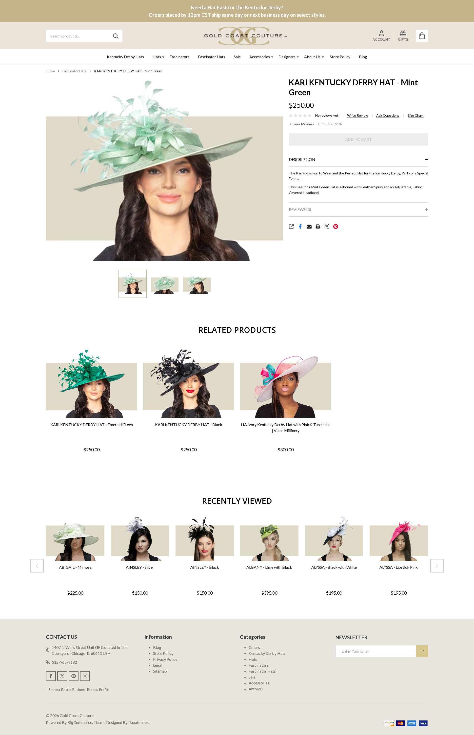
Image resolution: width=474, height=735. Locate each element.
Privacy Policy (165, 659)
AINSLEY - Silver (140, 567)
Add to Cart (358, 139)
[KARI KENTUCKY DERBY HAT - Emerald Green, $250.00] (91, 383)
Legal (157, 665)
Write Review (357, 115)
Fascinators (179, 56)
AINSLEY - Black (204, 567)
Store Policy (340, 56)
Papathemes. (139, 722)
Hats (157, 56)
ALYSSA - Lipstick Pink (398, 567)
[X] (326, 226)
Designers (287, 56)
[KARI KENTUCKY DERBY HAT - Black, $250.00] (188, 383)
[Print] (318, 226)
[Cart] (422, 36)
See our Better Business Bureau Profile (79, 689)
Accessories (259, 56)
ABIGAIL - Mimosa (75, 567)
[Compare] (96, 424)
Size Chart (416, 115)
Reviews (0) (300, 209)
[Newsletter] (422, 651)
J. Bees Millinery (302, 124)
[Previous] (37, 566)
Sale (237, 56)
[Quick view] (108, 424)
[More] (161, 57)
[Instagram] (85, 676)
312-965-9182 (64, 662)
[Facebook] (300, 226)
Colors (254, 647)
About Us (312, 56)
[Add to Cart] (85, 424)
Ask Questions (387, 115)
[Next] (437, 566)
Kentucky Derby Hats (125, 56)
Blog (363, 56)
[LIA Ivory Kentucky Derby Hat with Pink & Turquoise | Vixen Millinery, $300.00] (285, 383)
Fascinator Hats (211, 56)
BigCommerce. (80, 722)
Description (302, 159)
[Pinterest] (335, 226)
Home (50, 71)
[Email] (309, 226)
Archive (255, 688)
